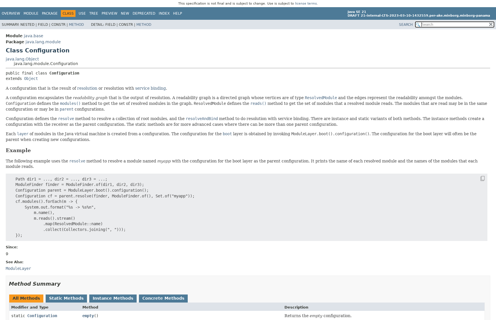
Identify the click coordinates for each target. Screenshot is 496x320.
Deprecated (144, 13)
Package (50, 13)
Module (31, 13)
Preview (109, 13)
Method (76, 25)
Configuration (42, 315)
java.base (33, 36)
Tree (93, 13)
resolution (87, 88)
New (125, 13)
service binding (150, 88)
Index (164, 13)
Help (177, 13)
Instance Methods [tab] (113, 298)
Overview (11, 13)
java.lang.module (43, 42)
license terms (306, 3)
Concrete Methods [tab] (163, 298)
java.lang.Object (22, 59)
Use (82, 13)
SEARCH (406, 25)
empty (88, 315)
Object (31, 78)
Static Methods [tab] (66, 298)
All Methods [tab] (26, 298)
